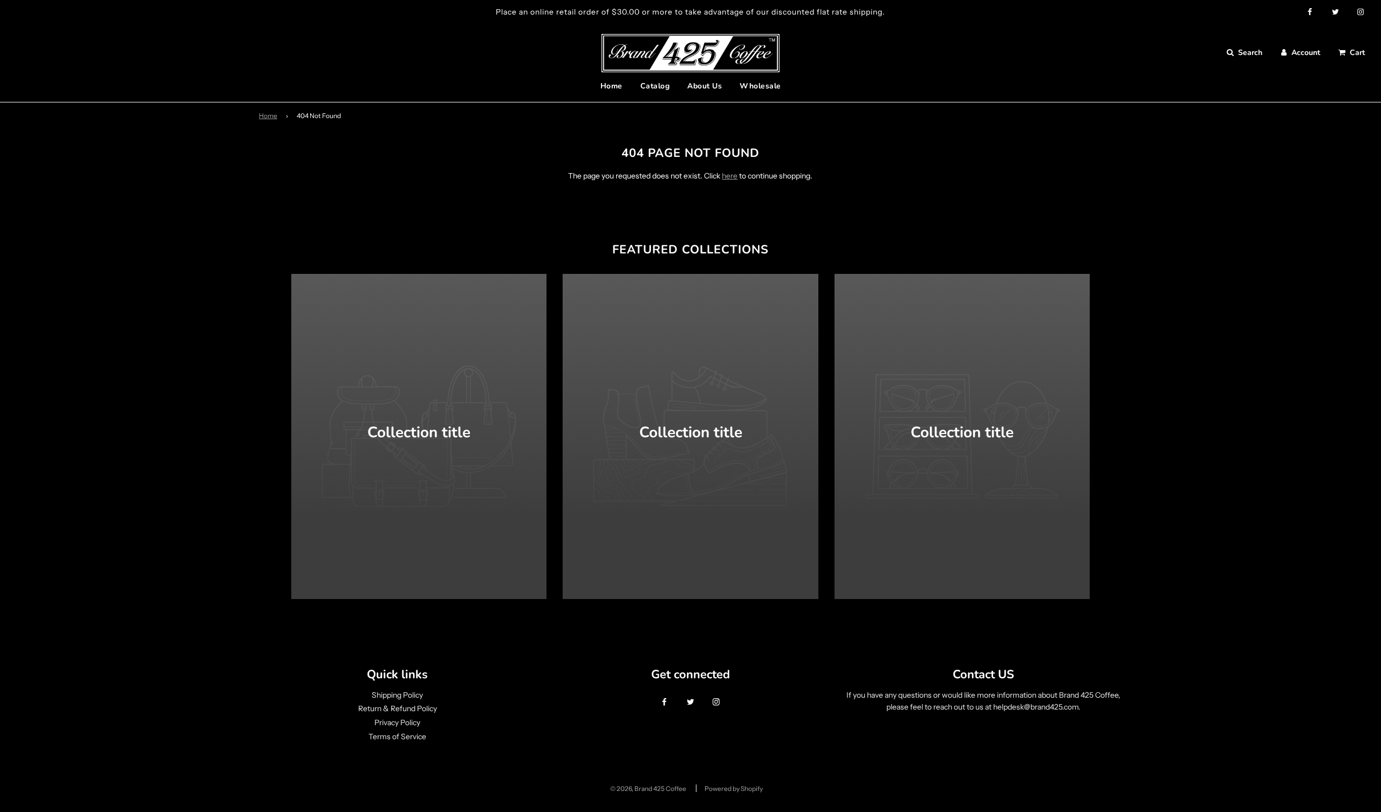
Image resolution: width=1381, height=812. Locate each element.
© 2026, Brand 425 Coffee (648, 789)
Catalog (655, 86)
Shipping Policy (397, 695)
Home (611, 86)
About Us (704, 86)
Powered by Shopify (734, 789)
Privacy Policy (397, 722)
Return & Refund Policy (397, 708)
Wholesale (760, 86)
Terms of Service (397, 736)
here (729, 176)
